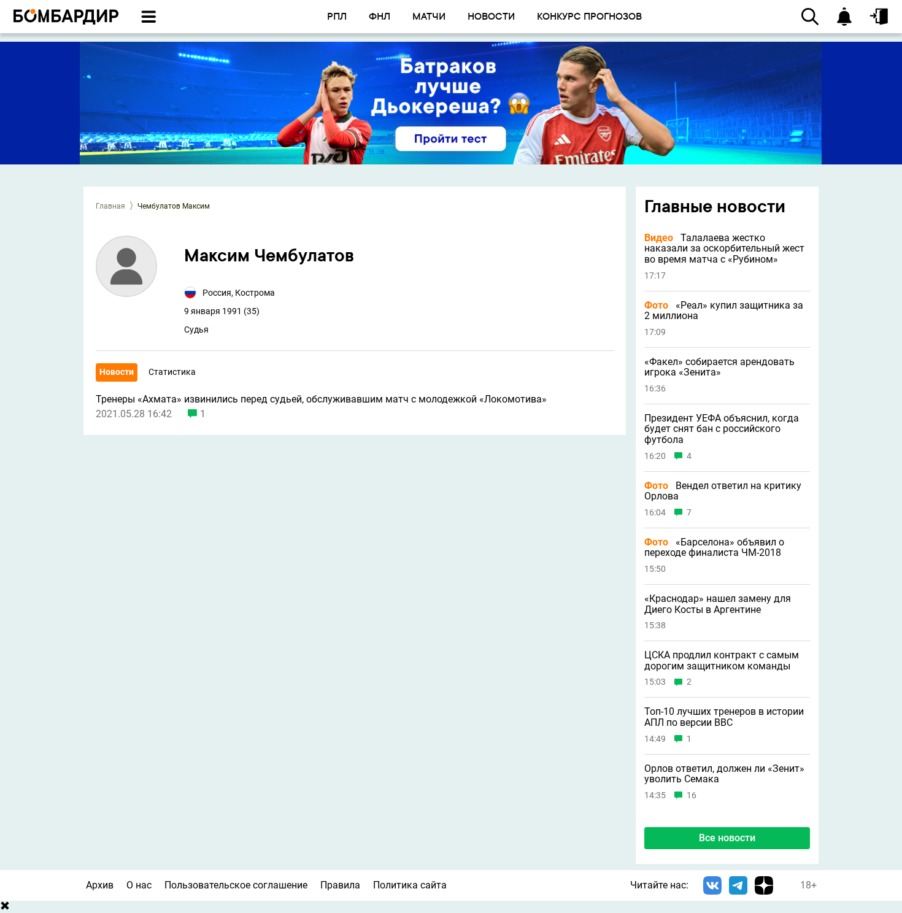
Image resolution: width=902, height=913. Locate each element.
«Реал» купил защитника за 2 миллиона (723, 311)
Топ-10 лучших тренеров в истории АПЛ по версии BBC (724, 717)
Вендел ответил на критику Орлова (722, 491)
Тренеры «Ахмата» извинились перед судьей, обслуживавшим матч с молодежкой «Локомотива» (321, 399)
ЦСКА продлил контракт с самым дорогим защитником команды (721, 660)
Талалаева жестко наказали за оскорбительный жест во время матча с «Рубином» (724, 249)
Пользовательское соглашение (235, 885)
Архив (100, 885)
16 (691, 795)
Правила (340, 885)
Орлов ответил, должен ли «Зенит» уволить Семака (724, 774)
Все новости (727, 838)
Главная (110, 206)
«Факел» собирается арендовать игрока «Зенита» (719, 367)
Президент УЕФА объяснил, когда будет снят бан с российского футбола (721, 429)
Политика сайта (410, 885)
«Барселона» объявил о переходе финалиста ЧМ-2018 (714, 547)
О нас (139, 885)
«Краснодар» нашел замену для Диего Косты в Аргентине (717, 604)
